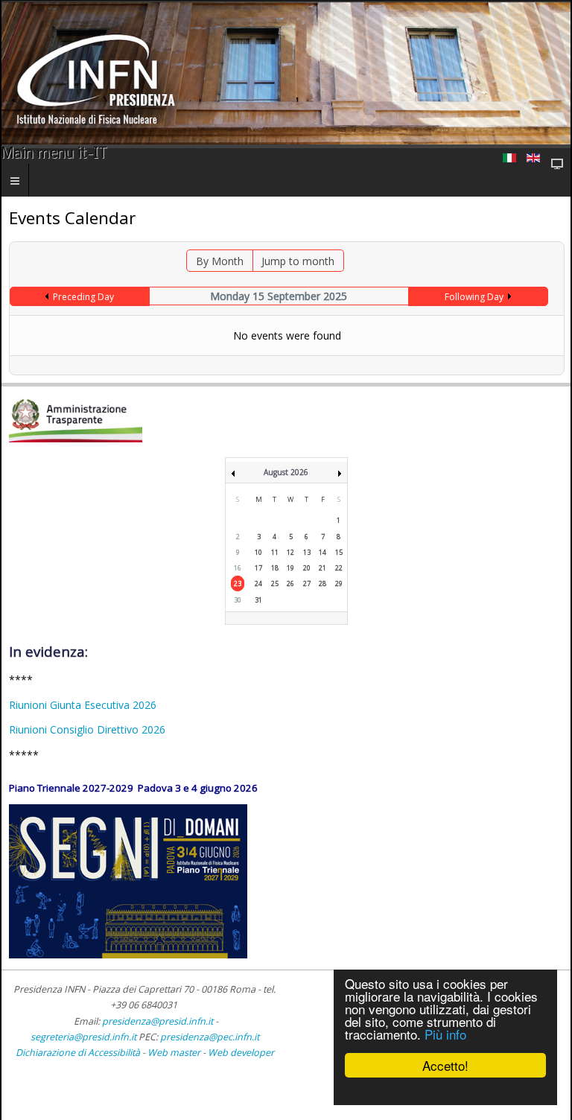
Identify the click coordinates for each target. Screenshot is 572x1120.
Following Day (474, 296)
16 (237, 568)
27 (307, 583)
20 (307, 568)
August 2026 (286, 472)
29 (339, 583)
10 (258, 552)
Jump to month (297, 261)
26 (290, 583)
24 (258, 583)
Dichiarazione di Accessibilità (79, 1052)
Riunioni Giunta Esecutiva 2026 (82, 705)
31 (258, 600)
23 (237, 583)
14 (322, 552)
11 (275, 552)
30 (237, 600)
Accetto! (445, 1065)
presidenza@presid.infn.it (157, 1021)
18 (275, 568)
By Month (220, 261)
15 (339, 552)
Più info (445, 1034)
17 (258, 568)
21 (322, 568)
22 (339, 568)
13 (307, 552)
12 (290, 552)
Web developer (241, 1052)
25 (275, 583)
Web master (173, 1052)
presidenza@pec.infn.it (209, 1037)
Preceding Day (83, 296)
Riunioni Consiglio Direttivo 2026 (87, 729)
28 (322, 583)
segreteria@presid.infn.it (83, 1037)
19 (290, 568)
